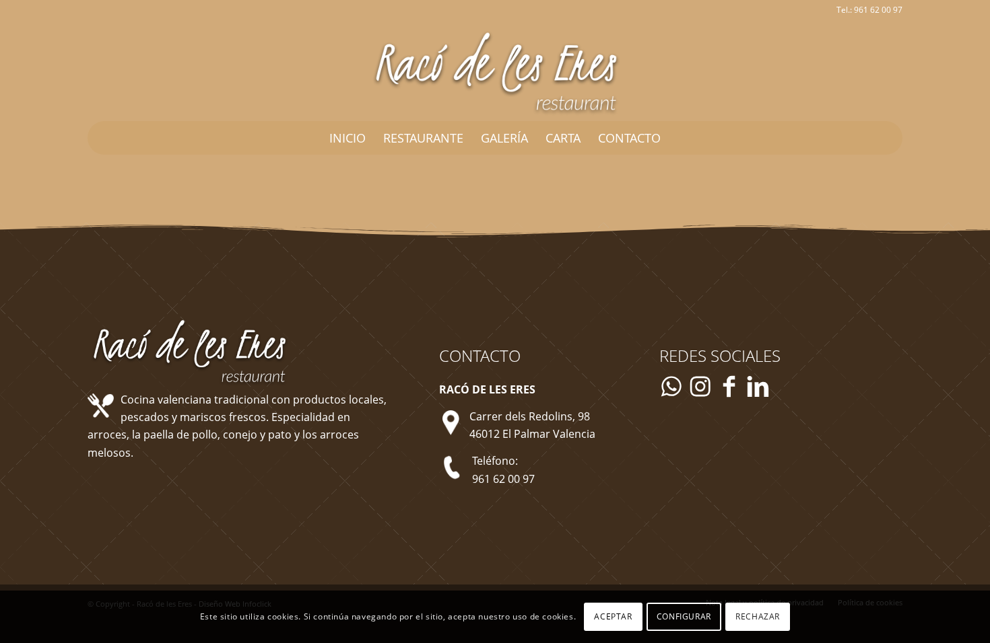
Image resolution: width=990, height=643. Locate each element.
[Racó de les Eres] (495, 70)
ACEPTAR (613, 616)
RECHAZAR (757, 616)
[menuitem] (347, 138)
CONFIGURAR (684, 616)
